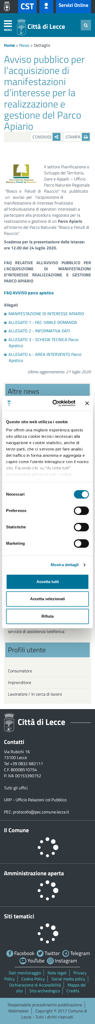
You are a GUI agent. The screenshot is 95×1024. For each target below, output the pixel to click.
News (24, 45)
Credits (72, 991)
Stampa (73, 137)
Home (9, 45)
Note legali (57, 973)
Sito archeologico (44, 991)
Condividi (42, 137)
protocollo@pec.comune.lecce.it (41, 812)
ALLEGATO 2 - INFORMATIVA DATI (39, 331)
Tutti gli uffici (16, 788)
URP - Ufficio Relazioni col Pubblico (35, 800)
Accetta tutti (47, 581)
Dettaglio (42, 45)
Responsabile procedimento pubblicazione (45, 1005)
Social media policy (68, 979)
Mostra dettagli (65, 564)
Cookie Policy (33, 979)
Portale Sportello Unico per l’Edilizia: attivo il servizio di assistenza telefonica (47, 628)
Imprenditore (19, 682)
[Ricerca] (86, 25)
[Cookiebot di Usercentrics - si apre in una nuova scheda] (55, 403)
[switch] (81, 510)
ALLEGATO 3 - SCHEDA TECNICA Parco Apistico (43, 342)
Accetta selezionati (47, 599)
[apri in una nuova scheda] (8, 7)
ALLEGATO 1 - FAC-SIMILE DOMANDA (42, 322)
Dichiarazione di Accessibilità (35, 985)
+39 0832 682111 (26, 763)
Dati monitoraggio (25, 973)
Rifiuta (47, 616)
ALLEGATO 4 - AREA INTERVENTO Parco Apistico (44, 357)
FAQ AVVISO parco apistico (29, 293)
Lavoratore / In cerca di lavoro (35, 694)
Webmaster (18, 1011)
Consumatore (20, 671)
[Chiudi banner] (87, 403)
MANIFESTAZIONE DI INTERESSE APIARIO (46, 313)
